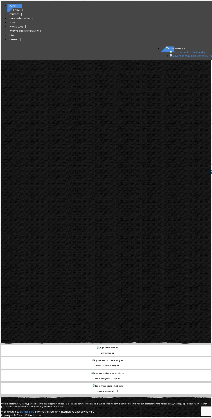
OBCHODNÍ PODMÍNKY (19, 18)
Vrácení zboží (16, 26)
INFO (11, 35)
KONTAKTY (14, 14)
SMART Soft (27, 411)
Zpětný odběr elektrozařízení (25, 31)
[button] (175, 48)
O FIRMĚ (16, 10)
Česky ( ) (198, 52)
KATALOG (13, 39)
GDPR (12, 22)
